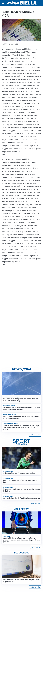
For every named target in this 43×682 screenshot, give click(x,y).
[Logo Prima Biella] (21, 3)
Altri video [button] (36, 547)
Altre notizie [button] (35, 435)
